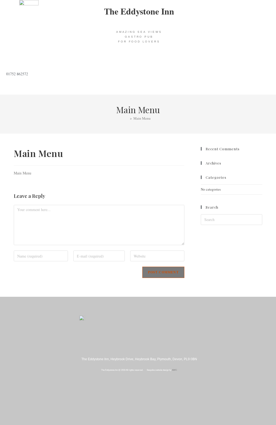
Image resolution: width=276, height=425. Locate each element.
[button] (139, 60)
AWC (174, 370)
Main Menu (142, 118)
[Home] (127, 118)
